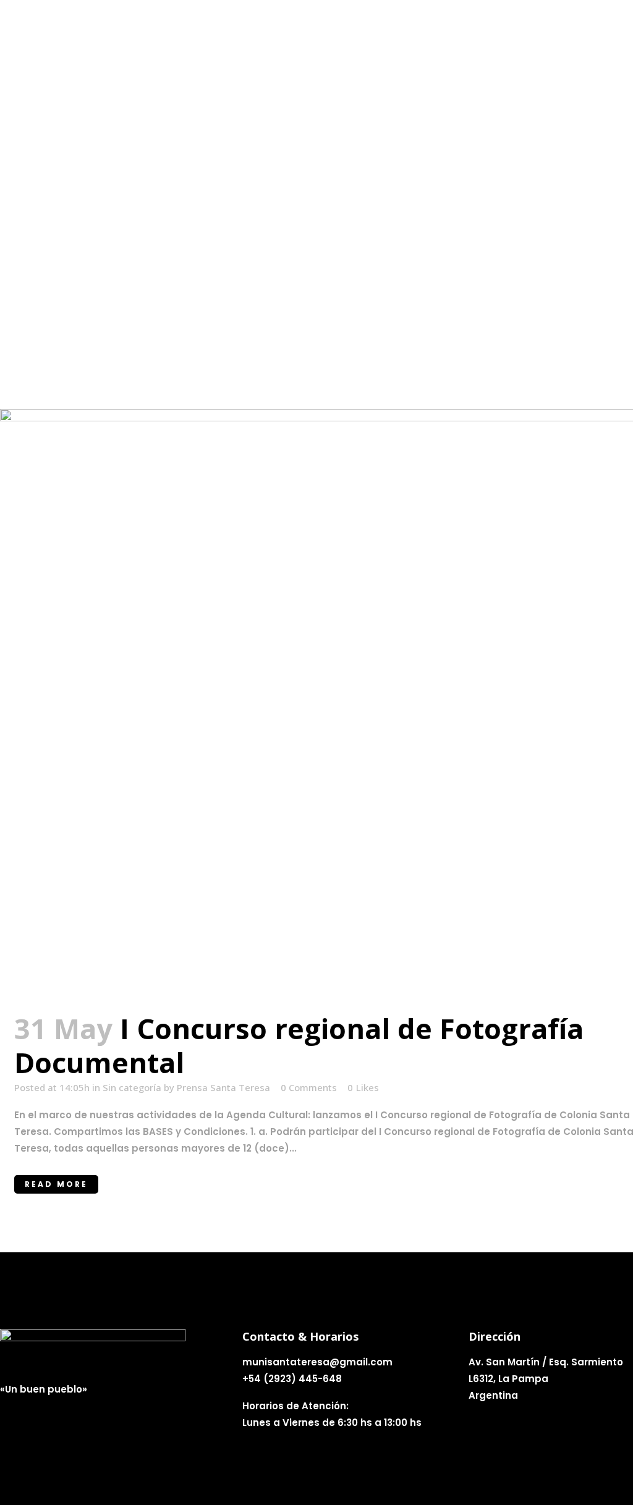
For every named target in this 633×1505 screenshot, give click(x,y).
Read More (56, 1184)
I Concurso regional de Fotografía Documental (299, 1045)
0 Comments (309, 1087)
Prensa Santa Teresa (223, 1087)
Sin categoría (132, 1087)
